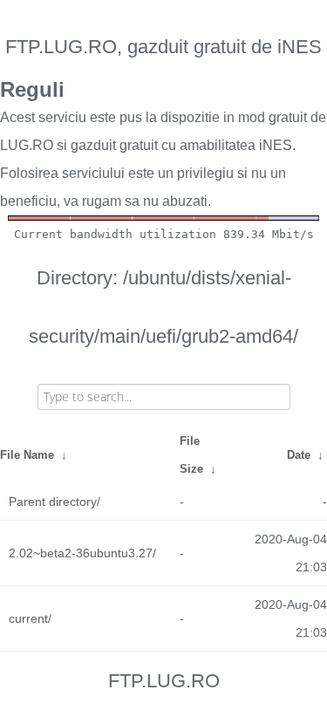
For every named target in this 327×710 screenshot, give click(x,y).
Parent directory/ (54, 502)
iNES (275, 145)
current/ (30, 618)
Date (298, 454)
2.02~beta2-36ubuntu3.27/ (82, 553)
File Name (27, 454)
